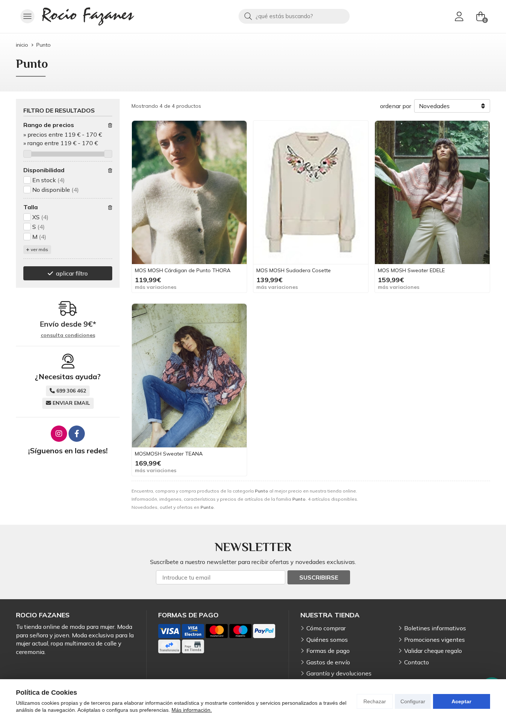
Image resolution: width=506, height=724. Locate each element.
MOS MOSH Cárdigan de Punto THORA (182, 270)
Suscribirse (318, 577)
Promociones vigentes (434, 639)
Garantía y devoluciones (339, 673)
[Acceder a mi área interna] (459, 16)
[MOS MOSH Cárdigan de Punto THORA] (189, 192)
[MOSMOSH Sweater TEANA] (189, 375)
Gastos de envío (328, 662)
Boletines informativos (435, 628)
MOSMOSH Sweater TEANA (169, 453)
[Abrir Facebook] (76, 433)
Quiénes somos (327, 639)
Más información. (192, 710)
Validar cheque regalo (433, 650)
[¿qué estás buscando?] (294, 16)
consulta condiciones (68, 335)
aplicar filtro (72, 273)
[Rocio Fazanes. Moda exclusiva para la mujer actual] (88, 16)
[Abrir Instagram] (58, 433)
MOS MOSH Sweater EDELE (411, 270)
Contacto (416, 662)
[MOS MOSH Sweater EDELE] (432, 192)
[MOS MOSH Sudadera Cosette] (310, 192)
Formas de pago (328, 650)
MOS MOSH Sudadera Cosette (293, 270)
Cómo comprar (326, 628)
